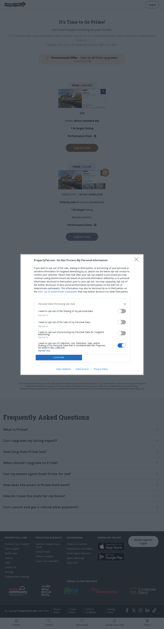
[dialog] (82, 314)
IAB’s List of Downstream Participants (57, 291)
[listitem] (82, 304)
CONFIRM (58, 357)
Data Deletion (63, 369)
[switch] (122, 311)
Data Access (82, 369)
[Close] (137, 260)
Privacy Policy (101, 369)
